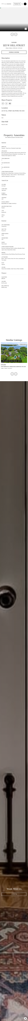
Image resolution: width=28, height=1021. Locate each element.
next (15, 34)
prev (12, 34)
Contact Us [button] (17, 4)
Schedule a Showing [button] (14, 52)
